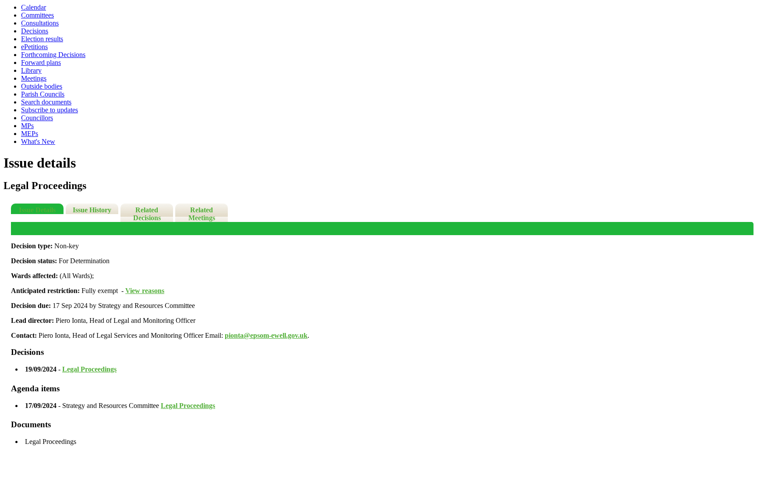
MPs (27, 125)
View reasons (144, 290)
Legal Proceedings (89, 369)
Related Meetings (201, 214)
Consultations (40, 23)
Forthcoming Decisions (53, 54)
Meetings (33, 78)
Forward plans (41, 62)
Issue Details (37, 210)
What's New (38, 141)
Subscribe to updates (49, 110)
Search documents (46, 102)
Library (31, 70)
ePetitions (34, 46)
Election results (42, 39)
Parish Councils (42, 94)
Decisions (34, 31)
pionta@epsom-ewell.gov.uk (266, 335)
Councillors (37, 118)
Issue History (92, 210)
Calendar (33, 7)
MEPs (29, 133)
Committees (37, 15)
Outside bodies (41, 86)
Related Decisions (147, 214)
